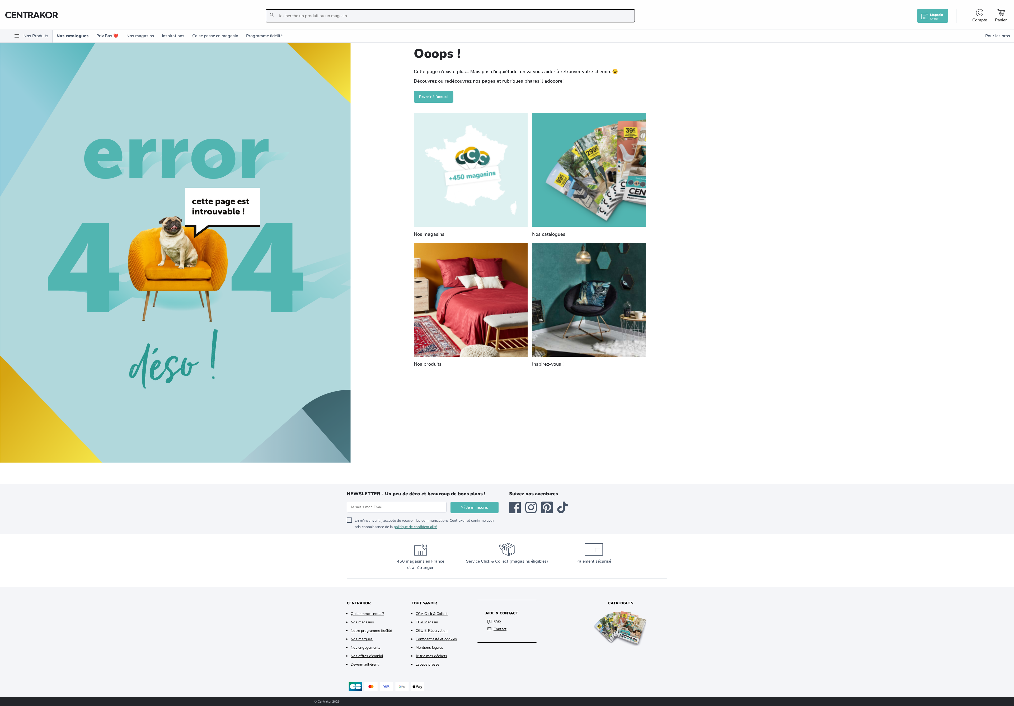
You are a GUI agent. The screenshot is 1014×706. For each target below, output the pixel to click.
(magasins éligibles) (528, 561)
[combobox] (450, 15)
